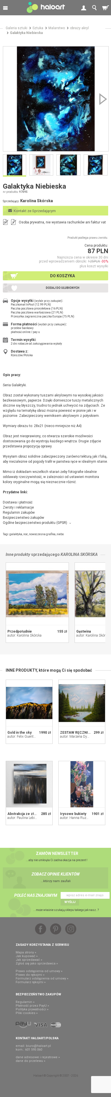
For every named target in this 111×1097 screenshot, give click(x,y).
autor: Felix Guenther (22, 737)
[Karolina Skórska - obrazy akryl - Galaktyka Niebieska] (55, 98)
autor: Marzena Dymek (76, 737)
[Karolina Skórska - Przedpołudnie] (37, 594)
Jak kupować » (27, 956)
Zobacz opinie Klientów (56, 874)
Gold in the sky (19, 733)
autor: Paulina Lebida (22, 818)
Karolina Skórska (79, 554)
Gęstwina (83, 631)
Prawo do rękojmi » (30, 975)
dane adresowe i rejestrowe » (38, 1057)
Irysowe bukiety (73, 814)
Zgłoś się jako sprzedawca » (37, 963)
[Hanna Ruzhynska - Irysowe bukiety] (82, 784)
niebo (60, 534)
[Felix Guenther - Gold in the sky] (29, 703)
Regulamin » (25, 1002)
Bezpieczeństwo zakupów (23, 518)
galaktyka (15, 534)
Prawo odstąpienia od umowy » (39, 971)
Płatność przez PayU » (32, 1006)
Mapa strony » (26, 952)
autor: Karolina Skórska (24, 635)
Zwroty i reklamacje (18, 507)
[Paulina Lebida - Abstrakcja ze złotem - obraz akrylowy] (29, 784)
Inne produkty (18, 554)
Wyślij (69, 902)
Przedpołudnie (19, 631)
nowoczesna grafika (42, 534)
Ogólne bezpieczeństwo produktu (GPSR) (35, 523)
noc (25, 534)
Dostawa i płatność (17, 502)
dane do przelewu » (30, 1061)
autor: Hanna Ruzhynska (78, 818)
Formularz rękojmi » (31, 982)
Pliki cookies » (27, 1013)
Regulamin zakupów (19, 513)
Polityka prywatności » (32, 1009)
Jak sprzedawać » (29, 960)
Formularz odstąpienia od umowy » (42, 978)
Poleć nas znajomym (35, 895)
